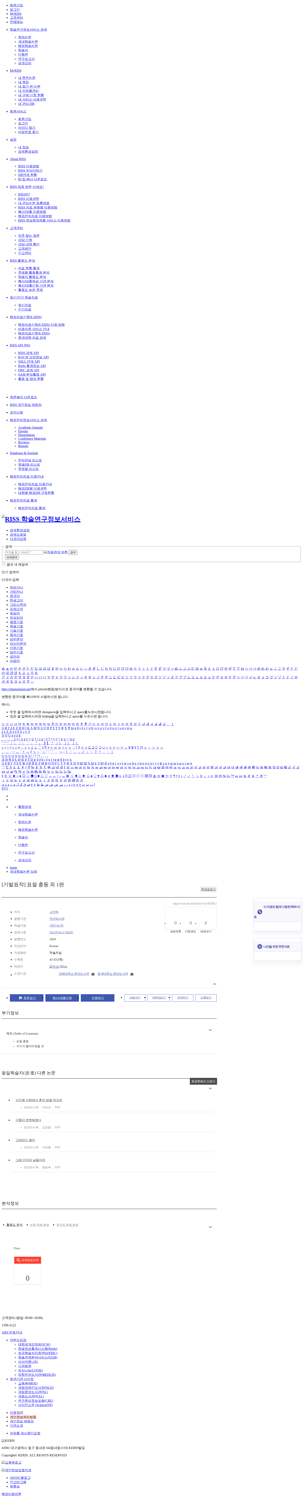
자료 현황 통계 (29, 268)
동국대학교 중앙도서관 (112, 973)
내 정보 (23, 147)
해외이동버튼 (11, 1494)
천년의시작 (57, 918)
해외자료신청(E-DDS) (26, 317)
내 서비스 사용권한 (32, 99)
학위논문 (24, 37)
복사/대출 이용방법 (32, 211)
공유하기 (182, 997)
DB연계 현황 (27, 175)
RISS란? (24, 194)
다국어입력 (18, 539)
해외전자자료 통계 (23, 500)
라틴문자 (16, 639)
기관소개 (16, 1425)
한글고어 (16, 600)
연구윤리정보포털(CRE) (35, 1400)
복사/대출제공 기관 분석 (36, 281)
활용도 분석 (14, 1224)
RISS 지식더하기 (30, 170)
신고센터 (24, 253)
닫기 (5, 788)
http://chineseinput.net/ (16, 689)
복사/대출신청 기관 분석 (36, 285)
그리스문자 (18, 604)
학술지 (23, 50)
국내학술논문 (28, 41)
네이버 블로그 (20, 1477)
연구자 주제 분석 (67, 1224)
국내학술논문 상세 (23, 871)
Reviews (23, 442)
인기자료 (24, 309)
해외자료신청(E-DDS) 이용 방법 (41, 324)
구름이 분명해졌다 (28, 1120)
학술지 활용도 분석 (32, 277)
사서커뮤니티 (28, 1361)
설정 (13, 139)
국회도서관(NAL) (31, 1396)
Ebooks (23, 431)
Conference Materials (32, 438)
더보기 (210, 1030)
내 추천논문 (26, 78)
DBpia (63, 966)
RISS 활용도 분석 (22, 260)
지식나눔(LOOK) (30, 1370)
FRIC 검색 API (28, 370)
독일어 (15, 613)
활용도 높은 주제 (30, 290)
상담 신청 (25, 240)
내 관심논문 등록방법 (33, 203)
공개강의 (24, 63)
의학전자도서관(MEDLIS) (37, 1374)
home (13, 867)
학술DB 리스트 (29, 464)
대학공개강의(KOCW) (34, 1344)
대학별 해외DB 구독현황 (36, 493)
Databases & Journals (24, 453)
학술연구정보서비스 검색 (28, 29)
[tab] (14, 1225)
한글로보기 (208, 889)
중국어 (15, 596)
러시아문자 (18, 643)
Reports (23, 446)
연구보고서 (26, 59)
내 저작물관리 (28, 91)
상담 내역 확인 (29, 244)
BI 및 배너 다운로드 (32, 179)
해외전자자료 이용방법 (35, 216)
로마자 (15, 656)
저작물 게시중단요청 (25, 1433)
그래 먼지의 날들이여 (30, 1160)
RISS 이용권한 (28, 198)
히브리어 (16, 617)
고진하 (54, 912)
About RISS (18, 159)
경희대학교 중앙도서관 (74, 973)
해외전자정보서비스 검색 (28, 420)
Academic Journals (30, 427)
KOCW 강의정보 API (33, 357)
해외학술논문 (28, 46)
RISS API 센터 (20, 345)
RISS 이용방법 (28, 166)
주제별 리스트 (28, 469)
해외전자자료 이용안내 (27, 476)
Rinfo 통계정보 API (32, 366)
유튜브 (15, 1486)
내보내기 (135, 997)
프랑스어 (16, 609)
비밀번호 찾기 (28, 132)
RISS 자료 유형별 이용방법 (37, 207)
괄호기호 (16, 622)
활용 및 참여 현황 (31, 379)
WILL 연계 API (29, 361)
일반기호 (16, 652)
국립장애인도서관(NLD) (36, 1387)
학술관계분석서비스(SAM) (37, 1357)
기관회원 (24, 1366)
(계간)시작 (56, 925)
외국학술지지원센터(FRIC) (37, 1353)
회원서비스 (18, 111)
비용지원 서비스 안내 (33, 329)
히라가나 (16, 587)
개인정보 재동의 (22, 1421)
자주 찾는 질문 (29, 235)
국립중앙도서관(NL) (33, 1392)
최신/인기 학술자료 (24, 297)
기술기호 (16, 630)
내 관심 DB (26, 103)
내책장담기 (159, 997)
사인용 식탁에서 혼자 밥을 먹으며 (39, 1100)
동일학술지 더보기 (203, 1081)
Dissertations (26, 435)
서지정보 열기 (214, 984)
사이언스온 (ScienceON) (35, 1405)
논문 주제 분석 (39, 1224)
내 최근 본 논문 (29, 86)
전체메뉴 (16, 22)
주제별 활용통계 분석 (33, 272)
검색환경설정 (28, 151)
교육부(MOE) (28, 1383)
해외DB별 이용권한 (32, 488)
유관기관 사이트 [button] (22, 1379)
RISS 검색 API (28, 353)
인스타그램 (18, 1482)
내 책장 (23, 82)
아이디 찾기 (26, 127)
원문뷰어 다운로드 (23, 397)
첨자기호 (16, 635)
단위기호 (16, 648)
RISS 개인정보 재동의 (26, 405)
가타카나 (16, 591)
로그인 (15, 9)
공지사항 (16, 412)
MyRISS (15, 13)
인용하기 (98, 998)
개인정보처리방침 (23, 1417)
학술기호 (16, 626)
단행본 (23, 54)
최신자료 (24, 305)
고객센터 (16, 17)
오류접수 (205, 997)
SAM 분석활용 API (32, 374)
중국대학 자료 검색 (32, 337)
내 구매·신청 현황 (31, 95)
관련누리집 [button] (18, 1340)
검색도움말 (18, 534)
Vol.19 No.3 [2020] (61, 932)
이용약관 (16, 1412)
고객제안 (24, 248)
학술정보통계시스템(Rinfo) (37, 1348)
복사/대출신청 (62, 998)
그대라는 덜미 (25, 1140)
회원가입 (16, 5)
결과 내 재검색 (17, 564)
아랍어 (15, 661)
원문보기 (29, 998)
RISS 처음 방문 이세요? (27, 187)
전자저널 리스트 (30, 460)
